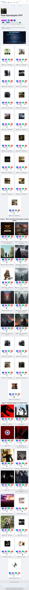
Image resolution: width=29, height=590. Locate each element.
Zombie (10, 556)
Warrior (6, 287)
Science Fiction (7, 28)
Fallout (20, 27)
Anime (21, 287)
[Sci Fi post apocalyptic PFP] (7, 52)
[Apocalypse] (7, 116)
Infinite (8, 22)
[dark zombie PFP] (7, 544)
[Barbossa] (21, 477)
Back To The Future (9, 513)
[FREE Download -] (3, 59)
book (11, 27)
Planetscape (7, 334)
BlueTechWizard (24, 239)
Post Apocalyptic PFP (20, 5)
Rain (18, 287)
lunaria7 (24, 62)
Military (22, 535)
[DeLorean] (7, 500)
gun (9, 27)
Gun (24, 535)
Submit (6, 2)
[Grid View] (3, 22)
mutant (18, 27)
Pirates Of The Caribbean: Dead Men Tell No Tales (22, 491)
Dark (7, 556)
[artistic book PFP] (21, 544)
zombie (6, 27)
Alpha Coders (3, 1)
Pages (11, 22)
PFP (18, 24)
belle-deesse (24, 466)
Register (17, 2)
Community (10, 2)
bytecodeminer (10, 239)
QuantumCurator (10, 285)
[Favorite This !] (6, 59)
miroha (24, 511)
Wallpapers (5, 24)
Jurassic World (10, 535)
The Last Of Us (6, 264)
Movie (8, 445)
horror (15, 27)
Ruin (11, 310)
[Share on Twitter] (9, 20)
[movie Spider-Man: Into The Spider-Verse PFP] (21, 432)
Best (14, 22)
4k (8, 24)
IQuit (24, 554)
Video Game (7, 468)
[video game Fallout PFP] (7, 455)
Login (14, 2)
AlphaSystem (10, 62)
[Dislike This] (12, 59)
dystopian (3, 28)
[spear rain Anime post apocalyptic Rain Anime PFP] (21, 274)
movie (13, 27)
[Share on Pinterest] (11, 20)
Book (24, 513)
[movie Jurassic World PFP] (7, 522)
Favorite (4, 20)
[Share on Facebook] (14, 20)
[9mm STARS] (21, 522)
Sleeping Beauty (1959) (24, 468)
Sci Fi (8, 5)
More (17, 22)
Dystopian (20, 264)
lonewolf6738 (24, 375)
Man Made (21, 513)
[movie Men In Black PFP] (7, 477)
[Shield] (7, 432)
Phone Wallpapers (13, 24)
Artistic (21, 556)
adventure (23, 27)
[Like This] (9, 59)
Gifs (21, 24)
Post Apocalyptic (13, 5)
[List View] (5, 22)
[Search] (27, 1)
